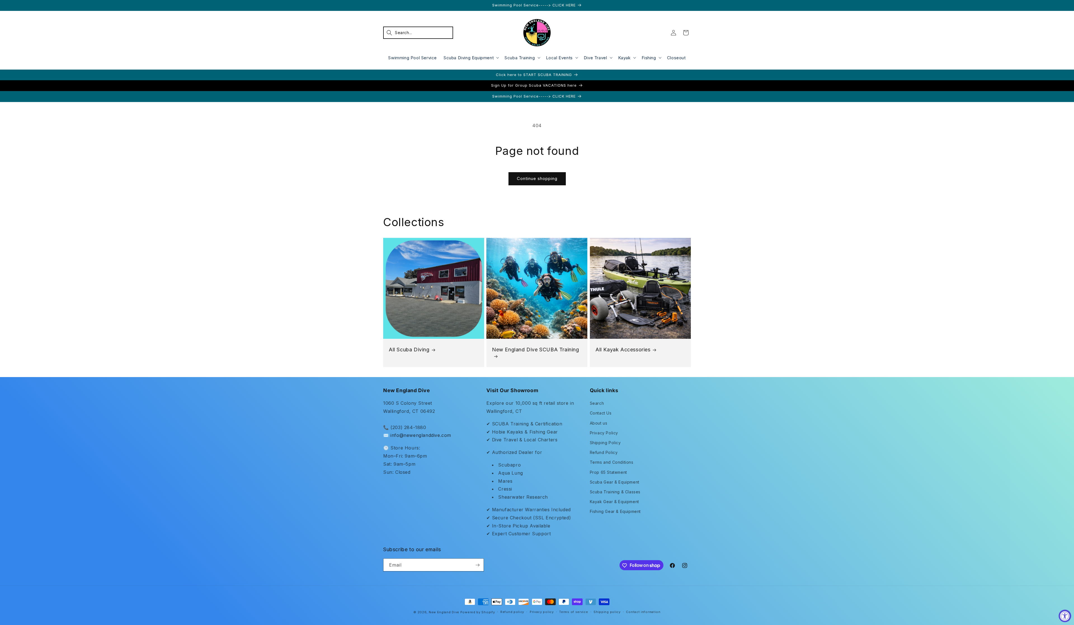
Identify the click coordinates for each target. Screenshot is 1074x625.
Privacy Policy (604, 432)
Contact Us (601, 413)
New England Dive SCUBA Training (535, 349)
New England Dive (444, 612)
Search (597, 403)
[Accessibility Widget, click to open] (1065, 616)
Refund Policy (604, 452)
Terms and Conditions (611, 462)
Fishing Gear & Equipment (615, 511)
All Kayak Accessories (623, 349)
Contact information (643, 612)
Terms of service (573, 612)
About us (598, 423)
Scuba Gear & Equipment (614, 482)
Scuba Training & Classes (615, 491)
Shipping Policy (605, 442)
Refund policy (512, 612)
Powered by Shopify (477, 612)
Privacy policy (542, 612)
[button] (418, 33)
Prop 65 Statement (608, 472)
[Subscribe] (477, 565)
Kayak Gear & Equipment (614, 501)
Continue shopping (537, 178)
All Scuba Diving (409, 349)
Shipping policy (607, 612)
